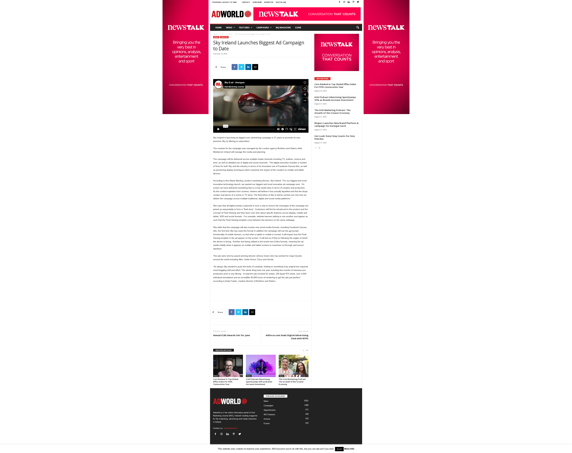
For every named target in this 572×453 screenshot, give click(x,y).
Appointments (270, 410)
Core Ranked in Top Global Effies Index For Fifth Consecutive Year (225, 382)
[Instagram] (344, 2)
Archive (267, 419)
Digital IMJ (281, 2)
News (229, 27)
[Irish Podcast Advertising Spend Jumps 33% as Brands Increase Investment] (261, 366)
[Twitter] (358, 2)
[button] (357, 27)
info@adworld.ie (230, 428)
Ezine (298, 27)
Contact (246, 2)
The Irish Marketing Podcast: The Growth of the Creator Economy (292, 382)
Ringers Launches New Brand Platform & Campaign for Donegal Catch (336, 124)
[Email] (255, 67)
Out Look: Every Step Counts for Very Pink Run (334, 137)
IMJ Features (269, 414)
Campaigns (262, 27)
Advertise (268, 2)
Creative (229, 34)
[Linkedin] (349, 2)
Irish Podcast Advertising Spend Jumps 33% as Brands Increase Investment (259, 382)
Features (244, 27)
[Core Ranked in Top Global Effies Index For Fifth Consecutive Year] (228, 366)
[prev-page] (303, 350)
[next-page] (307, 350)
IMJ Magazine (283, 27)
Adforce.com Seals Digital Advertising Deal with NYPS (287, 337)
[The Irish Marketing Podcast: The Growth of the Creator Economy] (293, 366)
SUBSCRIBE (257, 2)
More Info (349, 448)
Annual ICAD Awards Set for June (231, 335)
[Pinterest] (353, 2)
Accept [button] (339, 449)
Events (267, 423)
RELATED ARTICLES (223, 350)
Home (218, 27)
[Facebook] (339, 2)
